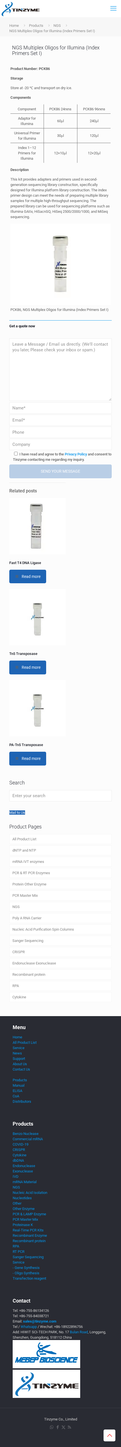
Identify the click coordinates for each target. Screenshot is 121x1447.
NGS (57, 25)
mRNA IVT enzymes (28, 862)
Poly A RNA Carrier (26, 918)
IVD (16, 1176)
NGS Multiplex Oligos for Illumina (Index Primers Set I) (52, 31)
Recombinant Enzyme (30, 1235)
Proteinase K (23, 1225)
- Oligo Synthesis (26, 1273)
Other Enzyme (24, 1209)
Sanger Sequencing (27, 941)
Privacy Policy (76, 454)
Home (14, 25)
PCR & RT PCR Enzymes (31, 873)
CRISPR (18, 952)
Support (19, 1058)
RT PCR (18, 1251)
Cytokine (19, 997)
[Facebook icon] (57, 1427)
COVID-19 (20, 1144)
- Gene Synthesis (26, 1268)
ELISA (17, 1091)
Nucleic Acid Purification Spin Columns (43, 929)
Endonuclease (24, 1166)
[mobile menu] (113, 8)
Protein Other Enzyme (29, 884)
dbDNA (18, 1160)
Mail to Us (17, 812)
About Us (20, 1064)
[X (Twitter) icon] (63, 1427)
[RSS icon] (69, 1427)
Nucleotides (22, 1198)
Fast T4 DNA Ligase (25, 563)
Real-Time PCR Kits (28, 1230)
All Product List (24, 839)
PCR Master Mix (25, 895)
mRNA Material (25, 1182)
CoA (16, 1096)
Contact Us (21, 1069)
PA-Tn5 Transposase (26, 745)
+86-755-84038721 (34, 1316)
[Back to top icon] (109, 1435)
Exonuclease (23, 1171)
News (17, 1053)
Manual (18, 1085)
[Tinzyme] (20, 8)
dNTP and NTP (24, 850)
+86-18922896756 (68, 1327)
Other (17, 1203)
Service (18, 1048)
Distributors (22, 1101)
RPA (15, 986)
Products (36, 25)
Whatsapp (29, 1327)
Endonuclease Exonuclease (34, 963)
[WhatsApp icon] (52, 1427)
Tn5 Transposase (23, 654)
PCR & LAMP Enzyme (29, 1214)
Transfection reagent (29, 1278)
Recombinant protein (28, 974)
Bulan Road (79, 1332)
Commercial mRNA (28, 1139)
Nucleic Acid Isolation (30, 1193)
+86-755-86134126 (34, 1310)
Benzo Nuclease (26, 1134)
